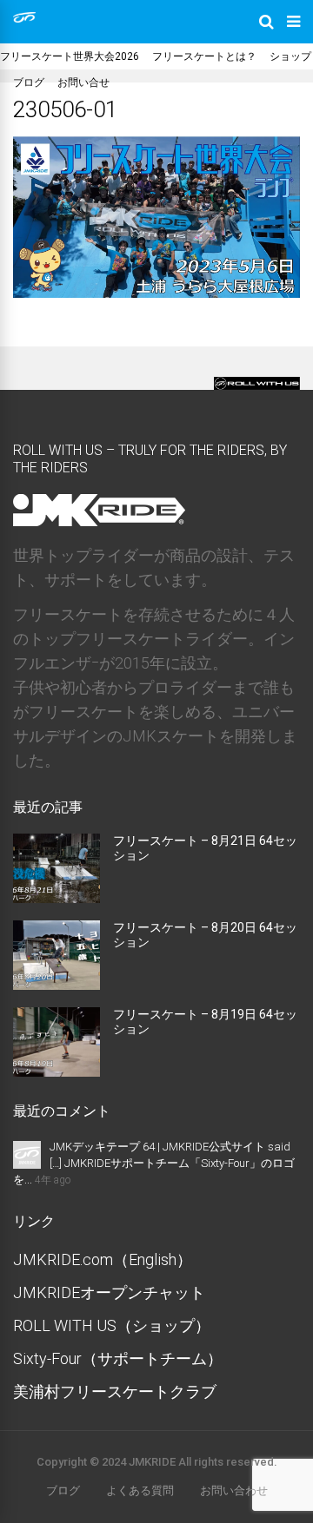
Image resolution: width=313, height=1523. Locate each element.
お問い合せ (83, 82)
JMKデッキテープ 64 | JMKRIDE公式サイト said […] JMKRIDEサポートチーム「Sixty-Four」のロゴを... (154, 1163)
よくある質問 (140, 1490)
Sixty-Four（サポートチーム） (118, 1358)
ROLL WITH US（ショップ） (111, 1325)
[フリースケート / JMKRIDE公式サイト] (24, 19)
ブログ (28, 82)
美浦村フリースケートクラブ (114, 1391)
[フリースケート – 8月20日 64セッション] (56, 984)
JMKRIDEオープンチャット (109, 1292)
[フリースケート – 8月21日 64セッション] (56, 897)
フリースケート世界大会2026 (69, 56)
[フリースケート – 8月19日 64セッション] (56, 1071)
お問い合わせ (234, 1490)
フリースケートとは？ (204, 56)
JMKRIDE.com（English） (102, 1259)
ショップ (290, 56)
